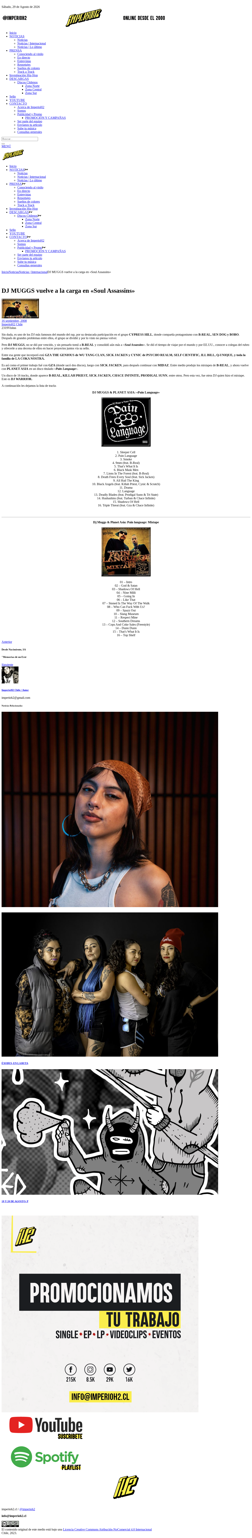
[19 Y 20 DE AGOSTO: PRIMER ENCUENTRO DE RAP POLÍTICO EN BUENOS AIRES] (110, 1193)
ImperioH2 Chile (12, 324)
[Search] (3, 143)
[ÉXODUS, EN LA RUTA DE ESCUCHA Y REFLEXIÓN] (110, 1055)
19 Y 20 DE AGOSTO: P (15, 1201)
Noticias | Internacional (33, 272)
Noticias (14, 272)
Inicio (5, 272)
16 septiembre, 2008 (14, 320)
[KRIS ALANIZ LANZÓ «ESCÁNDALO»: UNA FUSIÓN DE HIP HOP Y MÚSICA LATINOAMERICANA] (110, 906)
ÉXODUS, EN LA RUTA (15, 1063)
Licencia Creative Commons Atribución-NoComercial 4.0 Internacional (107, 1529)
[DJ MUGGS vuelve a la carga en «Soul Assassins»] (10, 682)
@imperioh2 (27, 1509)
